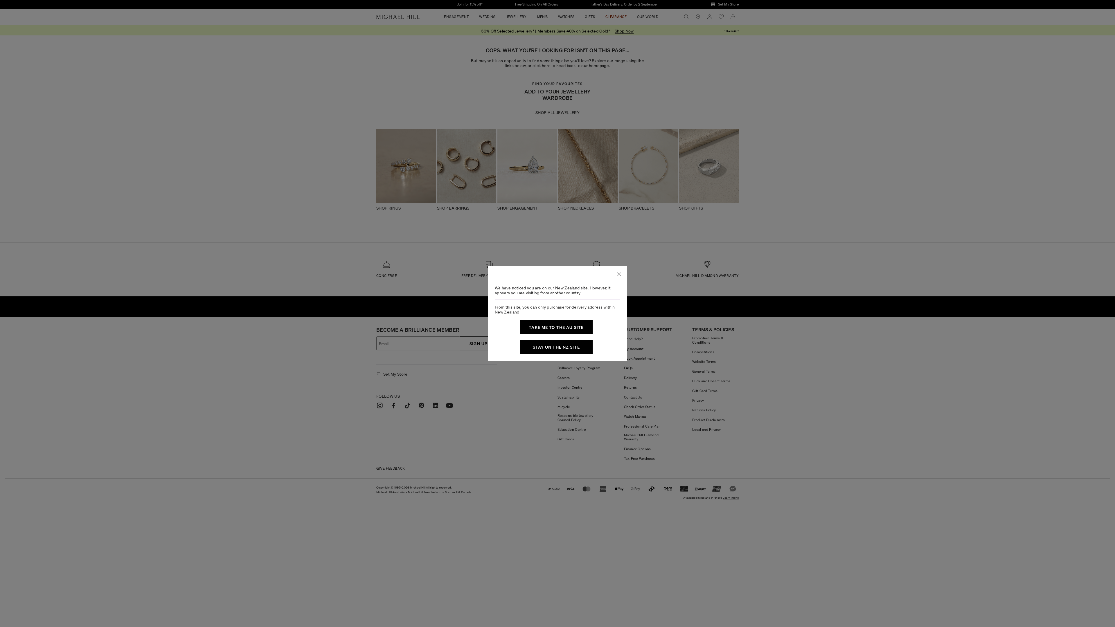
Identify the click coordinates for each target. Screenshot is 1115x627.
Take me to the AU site (556, 327)
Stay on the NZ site (556, 346)
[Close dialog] (619, 274)
